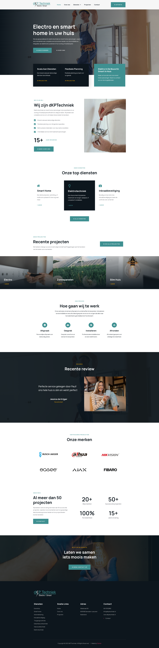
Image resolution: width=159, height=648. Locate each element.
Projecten (87, 5)
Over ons (67, 5)
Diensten (76, 5)
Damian (99, 643)
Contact (97, 5)
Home (59, 5)
